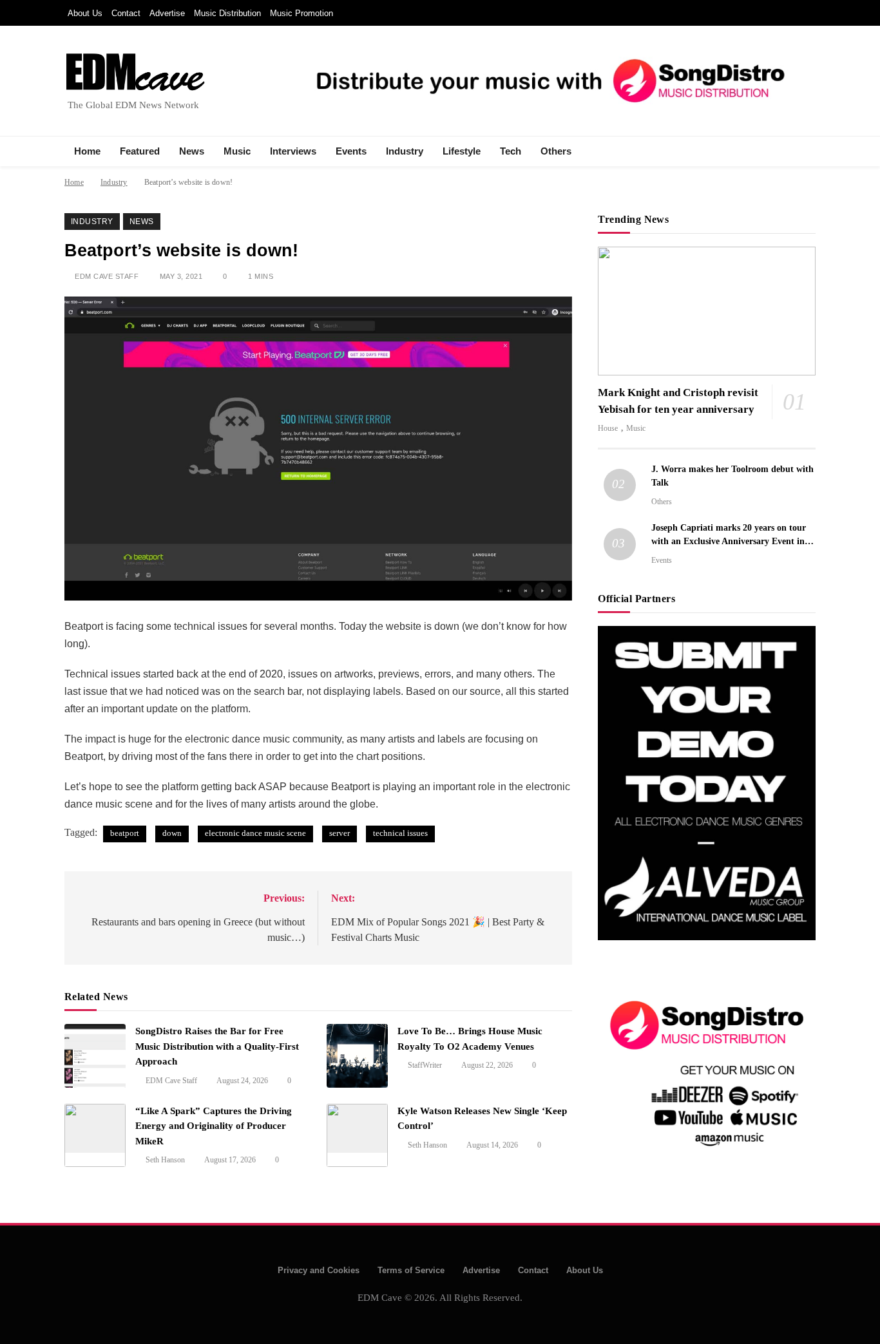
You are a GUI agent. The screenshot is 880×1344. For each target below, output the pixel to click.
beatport (124, 833)
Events (351, 151)
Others (555, 151)
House (608, 428)
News (191, 151)
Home (87, 151)
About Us (85, 13)
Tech (510, 151)
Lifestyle (462, 151)
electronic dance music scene (255, 833)
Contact (125, 13)
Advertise (167, 13)
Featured (140, 151)
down (172, 833)
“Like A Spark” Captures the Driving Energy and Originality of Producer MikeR (213, 1126)
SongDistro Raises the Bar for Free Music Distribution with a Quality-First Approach (217, 1046)
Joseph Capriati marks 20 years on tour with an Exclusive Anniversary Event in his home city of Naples (728, 541)
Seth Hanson (165, 1159)
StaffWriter (425, 1065)
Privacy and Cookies (318, 1270)
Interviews (293, 151)
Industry (404, 151)
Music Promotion (301, 13)
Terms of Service (411, 1270)
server (339, 833)
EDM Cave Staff (107, 276)
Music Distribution (227, 13)
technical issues (400, 833)
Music (237, 151)
